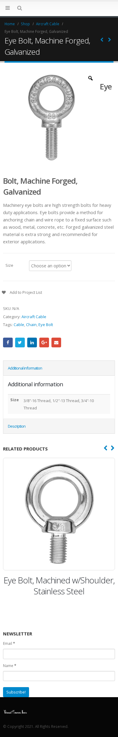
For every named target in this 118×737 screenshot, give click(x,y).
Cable (19, 324)
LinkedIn (32, 342)
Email (56, 342)
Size (9, 264)
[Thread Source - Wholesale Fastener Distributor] (15, 711)
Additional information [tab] (25, 368)
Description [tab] (16, 426)
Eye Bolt (45, 324)
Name (9, 665)
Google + (44, 342)
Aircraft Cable (33, 316)
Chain (31, 324)
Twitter (20, 342)
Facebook (8, 342)
